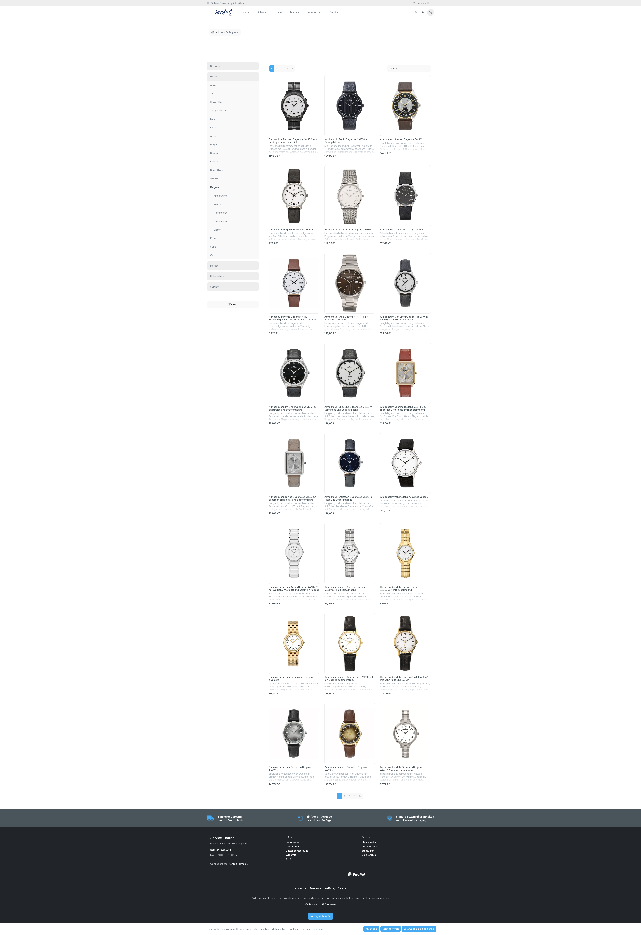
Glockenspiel (369, 854)
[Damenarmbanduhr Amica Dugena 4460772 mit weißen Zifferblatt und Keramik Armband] (294, 553)
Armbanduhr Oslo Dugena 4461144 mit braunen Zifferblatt (346, 318)
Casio (213, 255)
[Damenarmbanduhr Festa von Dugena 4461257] (294, 733)
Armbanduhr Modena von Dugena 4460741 (404, 229)
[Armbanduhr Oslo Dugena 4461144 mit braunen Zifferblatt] (350, 283)
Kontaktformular (238, 863)
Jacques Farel (218, 110)
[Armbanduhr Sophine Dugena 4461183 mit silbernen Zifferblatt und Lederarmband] (405, 373)
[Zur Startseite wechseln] (219, 12)
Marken (214, 265)
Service (214, 286)
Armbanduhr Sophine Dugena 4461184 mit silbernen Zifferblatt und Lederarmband (292, 498)
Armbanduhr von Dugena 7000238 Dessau (404, 496)
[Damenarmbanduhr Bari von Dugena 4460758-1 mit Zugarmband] (405, 553)
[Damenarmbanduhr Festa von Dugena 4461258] (350, 733)
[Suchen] (416, 12)
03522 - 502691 (220, 850)
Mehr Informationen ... (315, 929)
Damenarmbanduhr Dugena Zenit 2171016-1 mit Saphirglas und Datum (348, 678)
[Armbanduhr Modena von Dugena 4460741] (405, 195)
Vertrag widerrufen (320, 916)
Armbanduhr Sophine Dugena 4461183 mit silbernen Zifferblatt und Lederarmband (404, 408)
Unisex (217, 229)
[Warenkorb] (430, 12)
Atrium (213, 136)
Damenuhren (220, 221)
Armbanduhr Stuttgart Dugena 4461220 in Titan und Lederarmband (348, 498)
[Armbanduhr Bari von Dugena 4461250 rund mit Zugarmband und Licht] (294, 105)
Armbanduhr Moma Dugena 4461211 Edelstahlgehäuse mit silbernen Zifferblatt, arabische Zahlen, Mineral (293, 318)
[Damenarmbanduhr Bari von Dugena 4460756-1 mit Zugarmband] (350, 553)
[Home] (212, 32)
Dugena (215, 187)
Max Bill (214, 119)
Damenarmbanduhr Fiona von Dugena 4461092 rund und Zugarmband (401, 768)
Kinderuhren (220, 195)
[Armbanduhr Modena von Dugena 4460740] (350, 195)
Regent (214, 144)
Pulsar (213, 238)
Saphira (214, 153)
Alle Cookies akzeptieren (419, 928)
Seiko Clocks (217, 170)
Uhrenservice (369, 842)
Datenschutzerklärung (322, 888)
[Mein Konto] (423, 12)
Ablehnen (371, 928)
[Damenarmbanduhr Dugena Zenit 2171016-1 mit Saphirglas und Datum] (350, 643)
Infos (289, 837)
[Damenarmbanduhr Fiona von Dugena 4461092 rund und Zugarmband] (405, 733)
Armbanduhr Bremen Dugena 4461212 (401, 139)
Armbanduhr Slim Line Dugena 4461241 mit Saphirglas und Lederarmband (293, 408)
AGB (288, 859)
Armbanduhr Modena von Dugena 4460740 (348, 229)
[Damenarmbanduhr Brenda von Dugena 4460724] (294, 643)
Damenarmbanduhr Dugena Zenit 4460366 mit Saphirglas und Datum (404, 678)
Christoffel (216, 102)
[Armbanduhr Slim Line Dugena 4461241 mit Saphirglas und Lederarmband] (294, 373)
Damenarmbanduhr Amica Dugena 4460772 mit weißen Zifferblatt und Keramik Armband (294, 588)
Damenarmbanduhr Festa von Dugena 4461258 (345, 768)
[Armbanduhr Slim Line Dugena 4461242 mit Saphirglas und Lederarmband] (350, 373)
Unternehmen (217, 276)
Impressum (292, 842)
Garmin (214, 161)
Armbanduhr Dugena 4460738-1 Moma (291, 229)
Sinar (213, 93)
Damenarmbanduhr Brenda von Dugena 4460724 (291, 678)
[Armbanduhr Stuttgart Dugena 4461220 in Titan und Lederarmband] (350, 463)
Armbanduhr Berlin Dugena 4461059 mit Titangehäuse (346, 141)
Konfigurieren (390, 928)
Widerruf (291, 854)
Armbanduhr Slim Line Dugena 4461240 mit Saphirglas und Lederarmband (404, 318)
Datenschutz (293, 846)
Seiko (213, 246)
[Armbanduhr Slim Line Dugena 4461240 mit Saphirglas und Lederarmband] (405, 283)
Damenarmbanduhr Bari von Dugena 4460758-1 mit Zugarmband (400, 588)
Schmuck (215, 66)
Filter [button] (234, 304)
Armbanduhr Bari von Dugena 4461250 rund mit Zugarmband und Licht (293, 141)
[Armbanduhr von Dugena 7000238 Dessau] (405, 463)
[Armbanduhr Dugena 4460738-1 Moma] (294, 195)
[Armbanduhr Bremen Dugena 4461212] (405, 105)
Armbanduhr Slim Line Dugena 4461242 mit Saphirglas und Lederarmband (349, 408)
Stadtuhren (368, 850)
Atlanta (214, 85)
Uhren (213, 76)
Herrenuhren (220, 212)
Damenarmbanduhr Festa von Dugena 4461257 (290, 768)
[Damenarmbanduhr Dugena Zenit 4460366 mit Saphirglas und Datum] (405, 643)
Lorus (213, 127)
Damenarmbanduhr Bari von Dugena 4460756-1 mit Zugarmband (344, 588)
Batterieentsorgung (297, 850)
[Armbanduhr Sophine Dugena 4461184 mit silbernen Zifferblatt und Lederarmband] (294, 463)
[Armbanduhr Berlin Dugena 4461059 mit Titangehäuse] (350, 105)
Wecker (214, 178)
